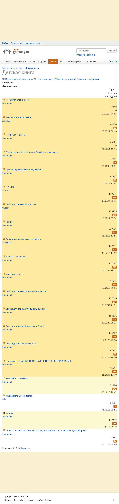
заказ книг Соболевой (17, 378)
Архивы (26, 447)
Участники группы (45, 79)
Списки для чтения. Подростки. (21, 204)
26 (115, 441)
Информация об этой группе (19, 79)
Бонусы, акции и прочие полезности (24, 239)
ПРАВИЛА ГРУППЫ (15, 134)
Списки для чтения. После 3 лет (21, 343)
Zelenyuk (6, 120)
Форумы (42, 61)
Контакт (49, 500)
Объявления (92, 61)
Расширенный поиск (86, 54)
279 (114, 267)
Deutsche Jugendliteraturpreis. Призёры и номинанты (32, 152)
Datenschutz (19, 500)
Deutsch (113, 61)
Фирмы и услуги (74, 61)
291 (114, 249)
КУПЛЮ (10, 186)
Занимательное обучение (18, 117)
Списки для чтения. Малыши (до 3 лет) (25, 326)
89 (115, 354)
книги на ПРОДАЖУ (15, 256)
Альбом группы (65, 79)
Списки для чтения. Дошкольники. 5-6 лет (26, 291)
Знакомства (20, 61)
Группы (16, 49)
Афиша (7, 61)
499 (114, 371)
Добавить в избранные (87, 79)
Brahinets (7, 242)
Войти (5, 43)
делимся (10, 413)
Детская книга (32, 68)
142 (114, 389)
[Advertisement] (59, 20)
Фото (32, 61)
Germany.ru (7, 68)
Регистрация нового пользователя (27, 43)
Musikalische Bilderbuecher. (19, 395)
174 (114, 302)
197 (114, 319)
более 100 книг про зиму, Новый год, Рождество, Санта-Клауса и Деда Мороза (46, 430)
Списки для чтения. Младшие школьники (26, 308)
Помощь (8, 500)
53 (115, 128)
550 (114, 284)
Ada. (4, 399)
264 (114, 197)
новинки (10, 221)
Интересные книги (15, 273)
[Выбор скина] (112, 500)
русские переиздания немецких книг (24, 169)
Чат (61, 61)
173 (114, 336)
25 (115, 162)
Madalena (7, 103)
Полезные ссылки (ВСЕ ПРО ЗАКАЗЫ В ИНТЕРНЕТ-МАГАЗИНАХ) (38, 360)
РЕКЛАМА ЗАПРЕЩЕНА (18, 99)
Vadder (5, 207)
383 (114, 232)
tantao (5, 190)
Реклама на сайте (35, 500)
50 (115, 406)
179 (114, 215)
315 (114, 423)
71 (115, 180)
